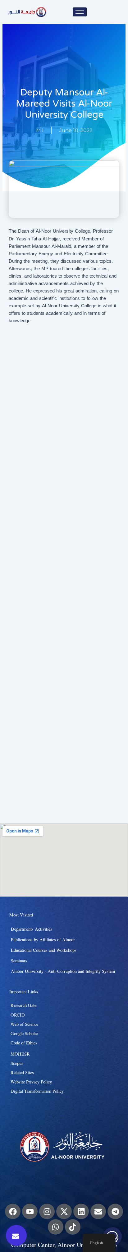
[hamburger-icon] (80, 11)
